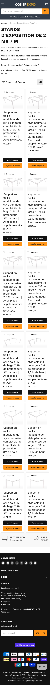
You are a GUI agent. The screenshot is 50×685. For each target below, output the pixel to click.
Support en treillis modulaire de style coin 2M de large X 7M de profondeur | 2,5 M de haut (37, 503)
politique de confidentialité (11, 672)
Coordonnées (33, 675)
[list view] (46, 82)
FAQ (23, 675)
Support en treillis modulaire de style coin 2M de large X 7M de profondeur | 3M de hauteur (12, 503)
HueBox (44, 675)
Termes (26, 672)
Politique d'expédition (11, 675)
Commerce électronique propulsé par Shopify (25, 681)
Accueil (4, 23)
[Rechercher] (45, 11)
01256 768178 (34, 17)
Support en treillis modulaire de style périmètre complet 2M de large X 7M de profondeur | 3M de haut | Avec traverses (12, 126)
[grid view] (40, 82)
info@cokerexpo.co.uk (10, 588)
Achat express (12, 160)
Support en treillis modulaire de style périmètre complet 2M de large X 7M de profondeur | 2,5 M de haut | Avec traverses (37, 208)
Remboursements (38, 672)
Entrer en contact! (31, 65)
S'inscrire (40, 633)
